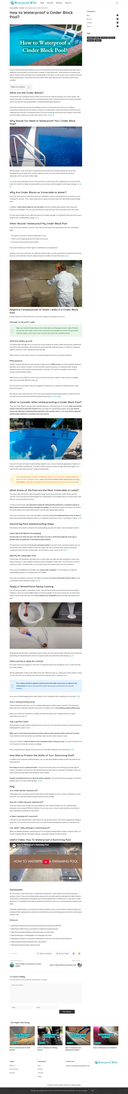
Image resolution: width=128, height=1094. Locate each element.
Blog (88, 15)
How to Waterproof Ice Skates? (105, 1048)
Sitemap (12, 1073)
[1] (48, 115)
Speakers (98, 40)
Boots (98, 37)
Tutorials (89, 23)
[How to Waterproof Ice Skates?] (105, 1035)
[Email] (79, 953)
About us (12, 1065)
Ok (93, 1090)
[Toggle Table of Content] (28, 87)
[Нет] (126, 1091)
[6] (41, 781)
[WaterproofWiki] (24, 2)
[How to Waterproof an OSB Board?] (22, 1035)
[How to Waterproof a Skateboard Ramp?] (78, 1035)
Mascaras (90, 40)
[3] (53, 115)
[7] (66, 550)
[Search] (116, 3)
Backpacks (91, 37)
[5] (60, 396)
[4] (57, 396)
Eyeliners (111, 37)
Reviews (89, 19)
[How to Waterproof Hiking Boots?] (50, 1035)
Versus (89, 26)
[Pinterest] (73, 953)
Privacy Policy (14, 1069)
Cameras (104, 37)
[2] (51, 115)
